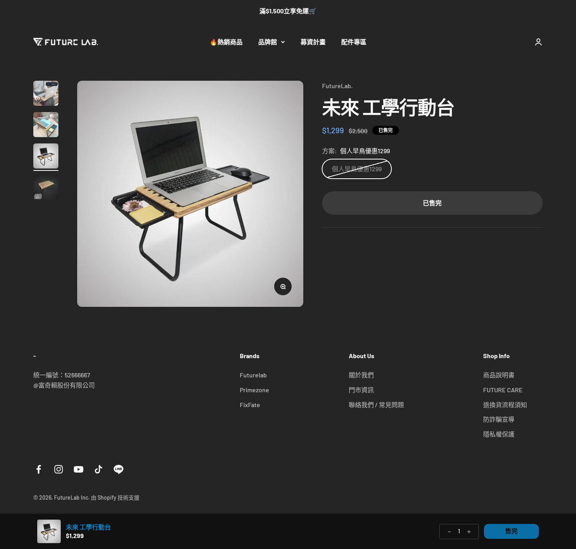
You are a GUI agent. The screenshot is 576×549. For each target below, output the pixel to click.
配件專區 (353, 41)
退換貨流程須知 (505, 404)
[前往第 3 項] (45, 157)
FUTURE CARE (503, 389)
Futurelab (253, 375)
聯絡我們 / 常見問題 (376, 404)
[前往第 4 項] (45, 188)
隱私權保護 (498, 434)
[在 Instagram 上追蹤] (58, 469)
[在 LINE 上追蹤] (118, 469)
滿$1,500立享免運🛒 (288, 10)
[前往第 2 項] (45, 126)
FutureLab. (337, 85)
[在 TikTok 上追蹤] (98, 469)
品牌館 (267, 41)
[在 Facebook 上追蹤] (38, 469)
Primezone (254, 389)
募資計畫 (313, 41)
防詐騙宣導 (498, 419)
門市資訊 (361, 389)
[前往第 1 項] (45, 94)
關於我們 (361, 375)
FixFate (250, 404)
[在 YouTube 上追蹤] (78, 469)
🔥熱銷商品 (226, 41)
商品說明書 (498, 375)
